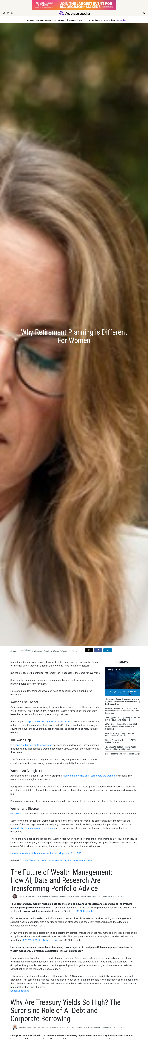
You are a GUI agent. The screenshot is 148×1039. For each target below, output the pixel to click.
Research (62, 20)
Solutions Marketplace (46, 20)
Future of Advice (25, 896)
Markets (30, 20)
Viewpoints (14, 651)
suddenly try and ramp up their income (34, 828)
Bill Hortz (35, 896)
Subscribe (121, 20)
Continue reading (19, 990)
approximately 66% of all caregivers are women (89, 775)
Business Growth (76, 20)
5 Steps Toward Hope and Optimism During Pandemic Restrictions (56, 860)
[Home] (74, 13)
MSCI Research (84, 911)
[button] (89, 650)
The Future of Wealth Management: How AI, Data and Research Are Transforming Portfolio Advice (77, 896)
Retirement (97, 20)
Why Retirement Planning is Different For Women (50, 651)
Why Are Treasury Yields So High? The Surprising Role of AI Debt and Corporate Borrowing (79, 1027)
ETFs (88, 20)
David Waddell (38, 1027)
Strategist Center (25, 1027)
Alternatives (109, 20)
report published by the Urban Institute (48, 721)
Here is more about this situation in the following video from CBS (45, 853)
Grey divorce (17, 813)
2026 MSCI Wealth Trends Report (40, 940)
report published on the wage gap (33, 745)
